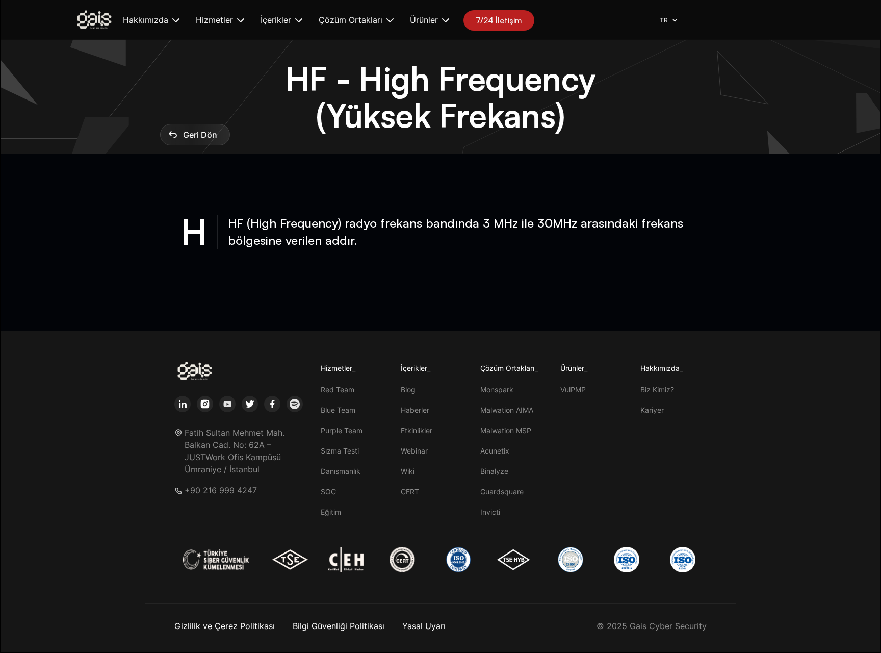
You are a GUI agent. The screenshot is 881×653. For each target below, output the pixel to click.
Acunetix (494, 450)
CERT (410, 491)
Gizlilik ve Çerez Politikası (224, 626)
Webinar (414, 450)
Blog (408, 389)
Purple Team (341, 430)
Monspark (496, 389)
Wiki (407, 471)
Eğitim (331, 512)
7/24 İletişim (499, 20)
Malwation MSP (505, 430)
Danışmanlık (340, 471)
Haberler (415, 410)
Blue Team (338, 410)
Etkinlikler (416, 430)
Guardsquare (502, 491)
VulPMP (573, 389)
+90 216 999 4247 (221, 490)
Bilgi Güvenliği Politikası (338, 626)
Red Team (337, 389)
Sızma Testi (340, 450)
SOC (328, 491)
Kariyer (652, 410)
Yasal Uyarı (424, 626)
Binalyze (494, 471)
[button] (151, 20)
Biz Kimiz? (657, 389)
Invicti (490, 512)
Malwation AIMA (506, 410)
